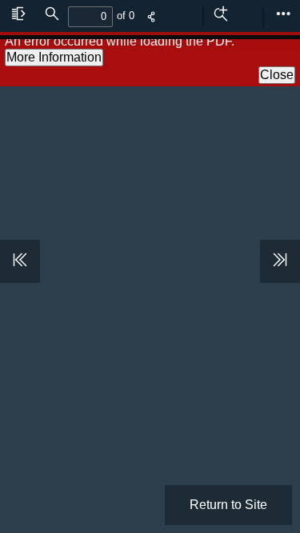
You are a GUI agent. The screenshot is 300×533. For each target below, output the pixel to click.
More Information (54, 57)
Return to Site (228, 504)
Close (277, 75)
